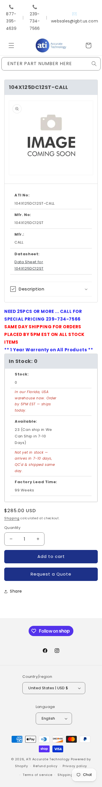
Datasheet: (27, 254)
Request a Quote (51, 574)
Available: (26, 421)
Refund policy (45, 766)
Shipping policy (71, 775)
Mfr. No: (22, 214)
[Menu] (11, 45)
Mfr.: (19, 234)
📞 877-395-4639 (11, 17)
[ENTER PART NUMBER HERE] (94, 63)
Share (16, 591)
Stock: (22, 374)
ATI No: (21, 195)
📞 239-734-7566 (34, 17)
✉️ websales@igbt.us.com (74, 17)
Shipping (12, 518)
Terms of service (37, 775)
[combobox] (51, 63)
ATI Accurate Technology (48, 759)
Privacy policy (75, 766)
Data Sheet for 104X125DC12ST (29, 265)
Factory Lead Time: (36, 482)
